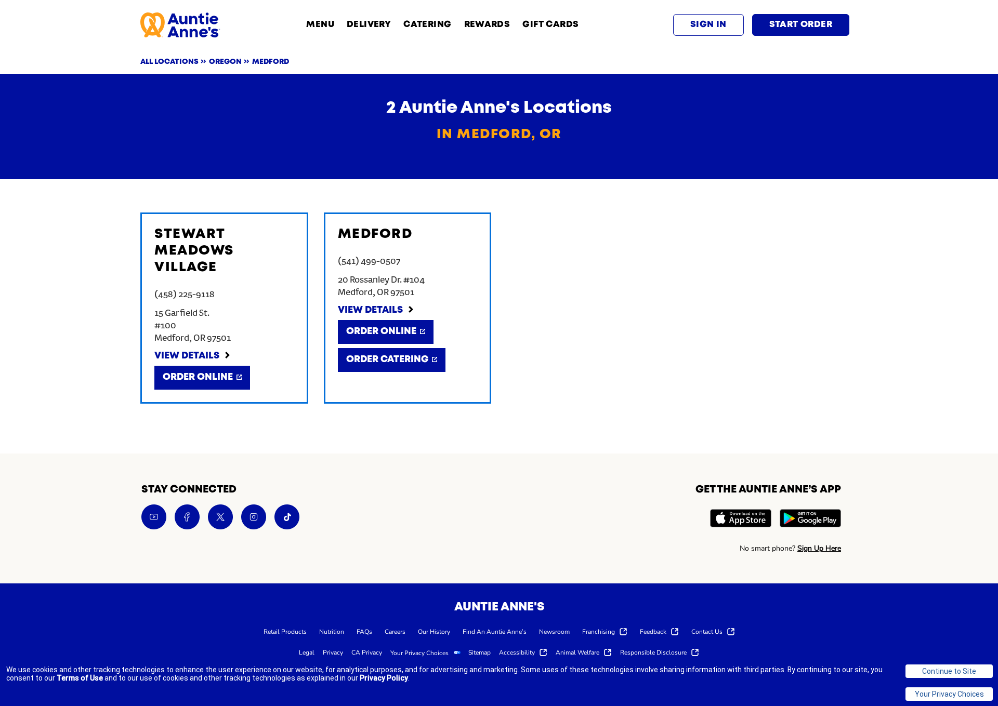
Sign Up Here (819, 548)
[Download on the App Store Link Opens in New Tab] (740, 519)
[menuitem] (285, 631)
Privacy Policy (384, 678)
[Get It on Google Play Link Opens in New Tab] (810, 519)
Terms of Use (80, 678)
